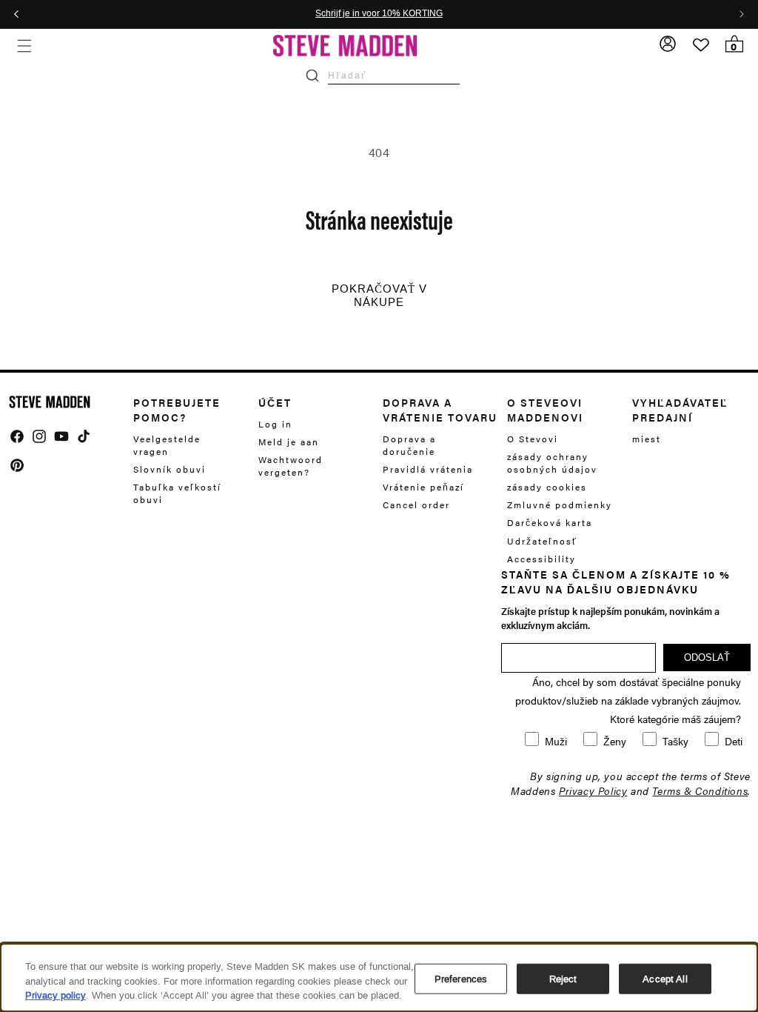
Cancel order (416, 504)
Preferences (461, 978)
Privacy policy (55, 995)
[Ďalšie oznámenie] (741, 14)
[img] (17, 436)
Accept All (665, 978)
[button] (24, 46)
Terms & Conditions (700, 790)
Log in (275, 424)
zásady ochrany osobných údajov (552, 463)
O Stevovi (532, 439)
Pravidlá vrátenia (428, 469)
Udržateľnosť (542, 540)
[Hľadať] (312, 75)
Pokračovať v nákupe (379, 296)
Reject (563, 978)
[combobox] (394, 75)
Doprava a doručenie (409, 445)
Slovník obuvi (169, 469)
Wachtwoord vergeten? (290, 466)
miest (646, 439)
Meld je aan (288, 441)
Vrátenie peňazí (423, 486)
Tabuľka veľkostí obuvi (177, 493)
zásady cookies (547, 486)
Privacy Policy (593, 790)
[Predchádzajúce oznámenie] (16, 14)
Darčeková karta (549, 522)
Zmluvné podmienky (559, 504)
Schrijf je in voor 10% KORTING (379, 14)
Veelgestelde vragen (167, 445)
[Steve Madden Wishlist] (701, 45)
